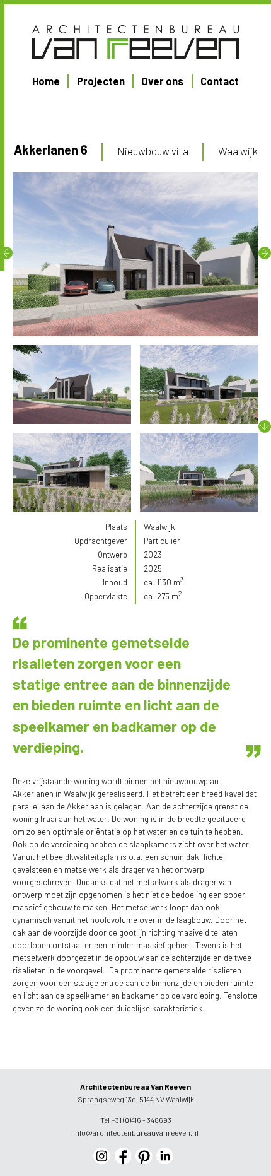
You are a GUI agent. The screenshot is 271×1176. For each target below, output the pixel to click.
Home (46, 80)
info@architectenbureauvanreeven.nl (136, 1132)
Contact (219, 80)
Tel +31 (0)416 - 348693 (135, 1119)
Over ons (162, 80)
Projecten (101, 80)
